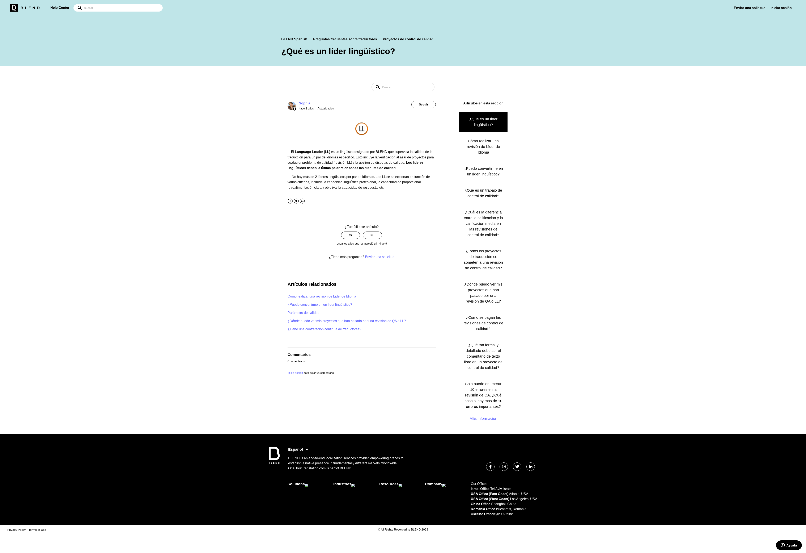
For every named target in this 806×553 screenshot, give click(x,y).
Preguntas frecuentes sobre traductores (345, 39)
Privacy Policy (16, 529)
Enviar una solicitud (749, 8)
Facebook (290, 201)
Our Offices (479, 484)
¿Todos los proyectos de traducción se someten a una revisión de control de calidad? (483, 259)
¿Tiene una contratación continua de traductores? (324, 329)
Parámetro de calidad (303, 313)
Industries (342, 484)
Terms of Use (37, 529)
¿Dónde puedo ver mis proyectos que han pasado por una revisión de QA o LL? (347, 321)
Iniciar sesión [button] (781, 8)
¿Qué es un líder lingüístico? (483, 122)
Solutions (296, 484)
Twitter (296, 201)
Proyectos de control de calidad (408, 39)
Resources (389, 484)
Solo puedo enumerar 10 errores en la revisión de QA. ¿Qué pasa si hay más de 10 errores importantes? (483, 395)
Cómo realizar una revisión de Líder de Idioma (322, 296)
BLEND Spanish (294, 39)
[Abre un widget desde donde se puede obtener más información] (789, 545)
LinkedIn (302, 201)
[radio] (350, 235)
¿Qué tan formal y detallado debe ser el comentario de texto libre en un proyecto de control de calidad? (483, 356)
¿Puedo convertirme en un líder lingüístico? (320, 304)
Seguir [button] (423, 104)
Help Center (59, 7)
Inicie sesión (295, 372)
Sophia (304, 103)
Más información (483, 418)
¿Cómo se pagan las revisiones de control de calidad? (483, 323)
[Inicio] (274, 463)
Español (296, 449)
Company (433, 484)
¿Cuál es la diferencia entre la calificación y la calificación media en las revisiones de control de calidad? (483, 223)
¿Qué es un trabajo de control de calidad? (483, 193)
